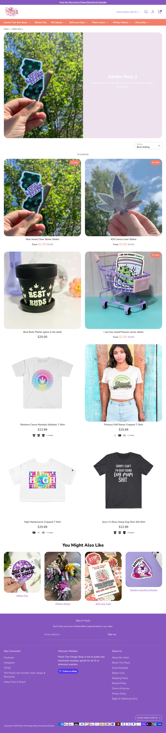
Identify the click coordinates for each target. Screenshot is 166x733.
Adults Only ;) (17, 29)
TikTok (7, 667)
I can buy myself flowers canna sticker (124, 332)
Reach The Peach (121, 662)
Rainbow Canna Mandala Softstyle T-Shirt (42, 424)
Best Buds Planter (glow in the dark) (42, 332)
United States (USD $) (126, 12)
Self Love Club (77, 22)
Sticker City (41, 22)
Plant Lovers (99, 22)
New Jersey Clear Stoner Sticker (42, 239)
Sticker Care (118, 672)
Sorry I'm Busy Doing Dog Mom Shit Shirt (123, 521)
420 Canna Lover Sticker (123, 239)
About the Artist (120, 657)
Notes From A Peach (14, 681)
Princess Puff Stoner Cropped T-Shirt (123, 424)
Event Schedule (120, 667)
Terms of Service (120, 688)
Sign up (112, 634)
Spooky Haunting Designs (143, 590)
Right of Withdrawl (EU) (124, 698)
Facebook (9, 657)
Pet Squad (56, 22)
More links (141, 22)
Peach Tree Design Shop (28, 726)
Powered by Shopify (46, 726)
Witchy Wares (120, 22)
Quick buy (42, 231)
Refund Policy (119, 683)
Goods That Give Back (15, 22)
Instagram (9, 662)
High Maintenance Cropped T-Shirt (42, 521)
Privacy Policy (119, 693)
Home (6, 29)
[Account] (152, 11)
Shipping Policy (120, 678)
